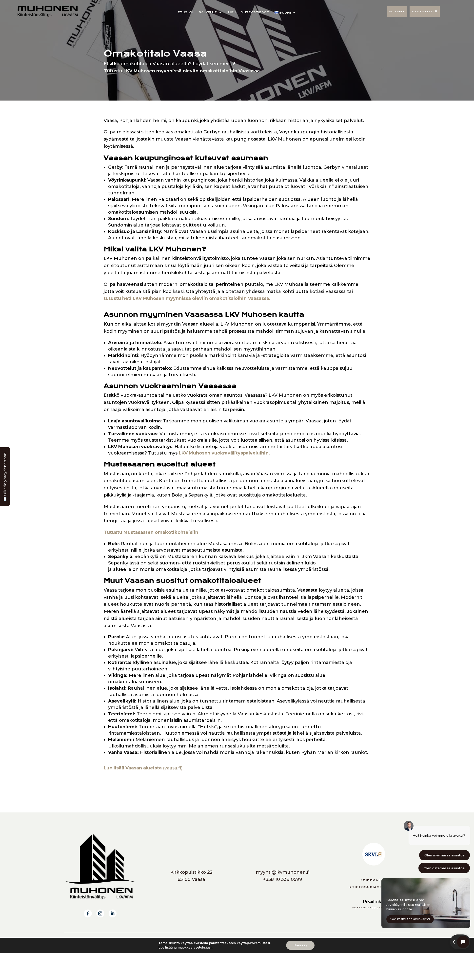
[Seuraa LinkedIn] (113, 913)
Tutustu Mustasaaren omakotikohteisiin (151, 532)
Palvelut (208, 12)
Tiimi (231, 12)
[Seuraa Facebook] (88, 913)
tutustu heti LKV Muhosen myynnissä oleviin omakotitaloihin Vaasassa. (187, 298)
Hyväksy (300, 945)
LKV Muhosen (224, 453)
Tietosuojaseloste (373, 887)
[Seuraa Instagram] (100, 913)
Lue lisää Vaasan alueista (133, 768)
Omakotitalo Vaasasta (373, 908)
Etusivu (185, 12)
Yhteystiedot (255, 12)
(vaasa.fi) (172, 768)
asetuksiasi (203, 947)
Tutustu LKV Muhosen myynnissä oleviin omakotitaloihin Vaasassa (182, 71)
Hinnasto (373, 880)
